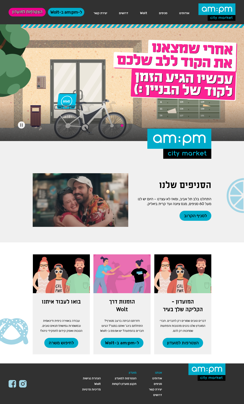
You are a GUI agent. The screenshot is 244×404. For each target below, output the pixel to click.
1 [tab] (122, 125)
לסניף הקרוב (195, 215)
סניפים (163, 13)
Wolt (143, 13)
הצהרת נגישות (92, 378)
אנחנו (158, 372)
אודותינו (184, 13)
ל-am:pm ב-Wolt (66, 12)
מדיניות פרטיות (91, 389)
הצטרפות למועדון (27, 12)
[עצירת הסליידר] (21, 125)
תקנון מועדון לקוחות (124, 384)
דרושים (123, 13)
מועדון (132, 372)
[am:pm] (216, 11)
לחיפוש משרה (61, 342)
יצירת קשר (100, 13)
